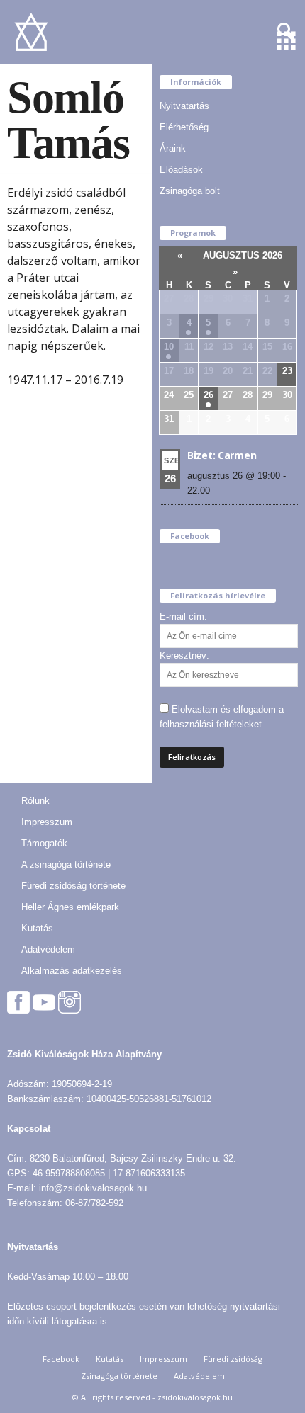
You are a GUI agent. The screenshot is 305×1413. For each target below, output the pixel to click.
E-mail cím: (183, 616)
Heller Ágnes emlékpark (70, 907)
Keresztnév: (184, 655)
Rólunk (35, 800)
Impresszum (46, 822)
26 (209, 395)
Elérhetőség (184, 127)
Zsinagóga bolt (190, 191)
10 (169, 346)
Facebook (61, 1359)
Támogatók (44, 843)
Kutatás (37, 928)
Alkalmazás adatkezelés (71, 970)
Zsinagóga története (119, 1376)
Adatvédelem (48, 949)
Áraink (173, 148)
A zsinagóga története (66, 864)
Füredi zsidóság (233, 1359)
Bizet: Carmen (221, 455)
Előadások (181, 169)
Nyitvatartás (184, 106)
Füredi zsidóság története (73, 885)
